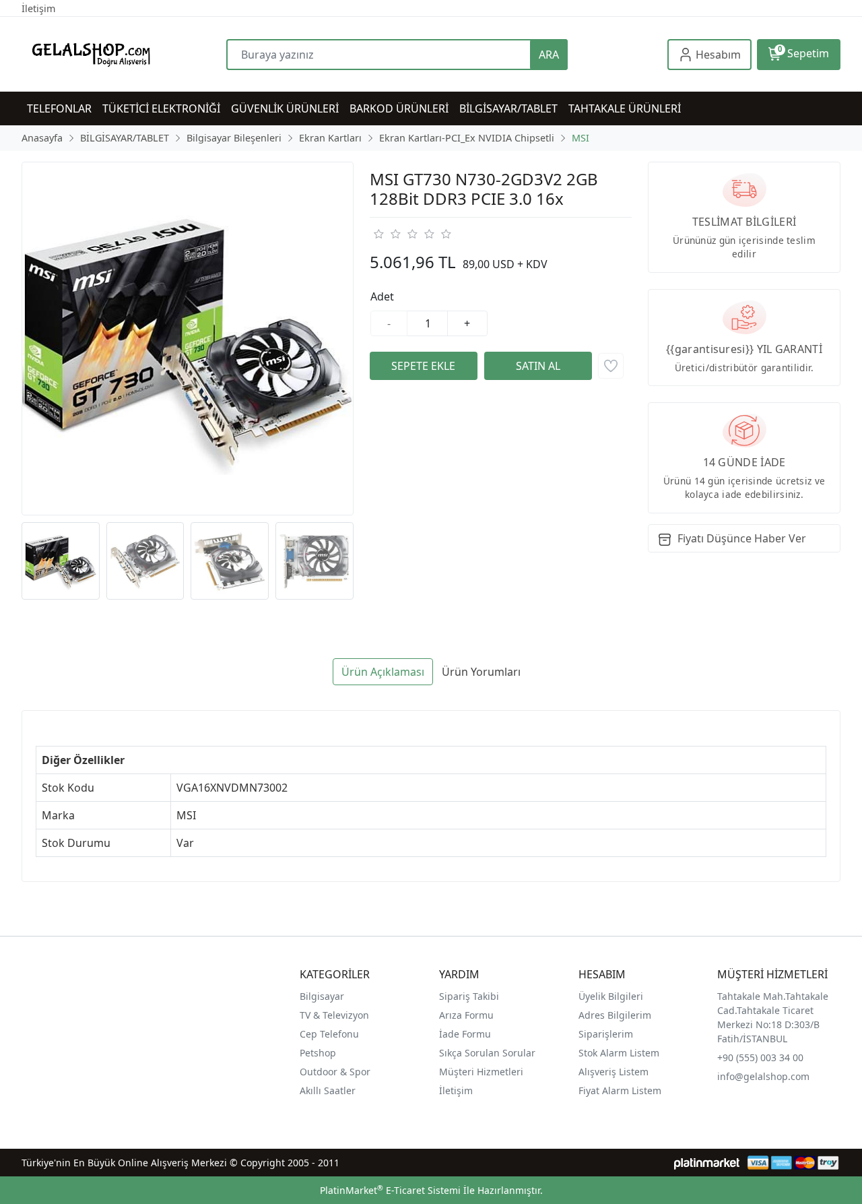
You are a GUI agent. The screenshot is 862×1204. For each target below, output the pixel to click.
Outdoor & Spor (335, 1071)
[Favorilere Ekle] (611, 366)
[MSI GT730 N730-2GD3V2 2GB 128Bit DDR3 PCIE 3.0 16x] (187, 338)
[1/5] (378, 234)
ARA (549, 54)
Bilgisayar (322, 996)
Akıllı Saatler (328, 1090)
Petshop (318, 1052)
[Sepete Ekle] (423, 366)
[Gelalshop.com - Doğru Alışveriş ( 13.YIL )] (124, 54)
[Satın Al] (538, 366)
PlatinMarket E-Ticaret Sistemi (390, 1190)
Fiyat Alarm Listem (619, 1090)
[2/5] (386, 234)
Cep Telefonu (329, 1033)
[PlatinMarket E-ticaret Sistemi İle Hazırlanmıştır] (706, 1162)
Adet (382, 296)
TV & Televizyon (334, 1015)
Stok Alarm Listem (618, 1052)
